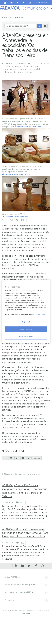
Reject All (26, 322)
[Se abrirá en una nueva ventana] (5, 458)
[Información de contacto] (7, 565)
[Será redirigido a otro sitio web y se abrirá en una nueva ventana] (17, 458)
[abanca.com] (10, 565)
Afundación (8, 268)
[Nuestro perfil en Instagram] (30, 2)
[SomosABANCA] (24, 2)
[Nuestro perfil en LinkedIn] (11, 2)
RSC (22, 220)
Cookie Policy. (40, 315)
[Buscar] (39, 26)
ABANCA (33, 265)
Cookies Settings (26, 336)
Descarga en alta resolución (28, 127)
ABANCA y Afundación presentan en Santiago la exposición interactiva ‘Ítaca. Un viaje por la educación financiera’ (25, 533)
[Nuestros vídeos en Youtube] (5, 2)
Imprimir (35, 458)
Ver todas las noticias (14, 17)
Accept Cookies (26, 329)
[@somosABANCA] (18, 2)
